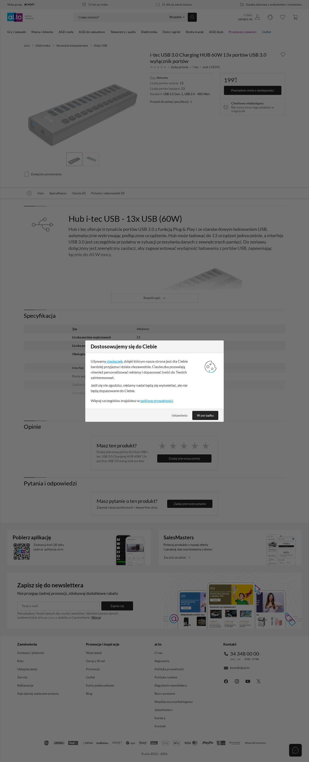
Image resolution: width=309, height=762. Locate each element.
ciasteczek (115, 361)
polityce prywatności (156, 400)
